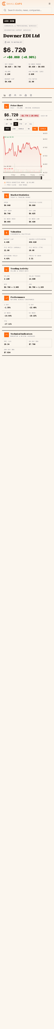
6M (16, 124)
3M (11, 124)
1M (6, 124)
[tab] (4, 95)
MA (29, 129)
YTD (20, 124)
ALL (30, 124)
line (14, 129)
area (7, 129)
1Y (26, 124)
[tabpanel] (27, 229)
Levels (43, 129)
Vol (35, 129)
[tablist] (27, 95)
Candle (21, 129)
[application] (27, 155)
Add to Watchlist (14, 42)
